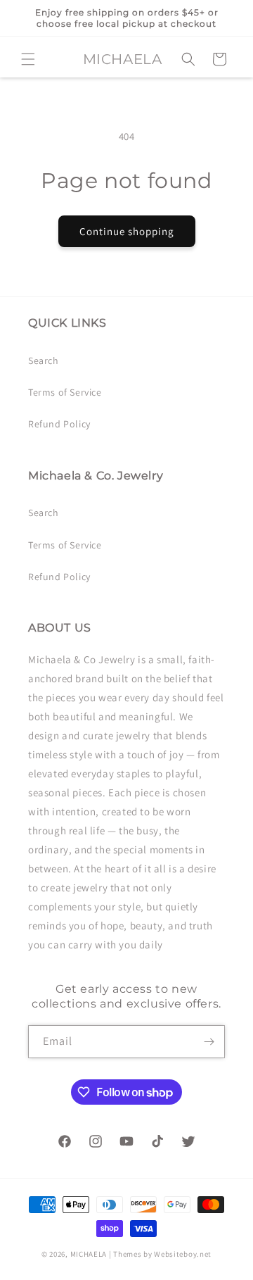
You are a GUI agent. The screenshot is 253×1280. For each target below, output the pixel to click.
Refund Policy (59, 424)
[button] (28, 59)
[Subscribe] (208, 1041)
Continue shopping (126, 231)
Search (43, 360)
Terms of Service (65, 392)
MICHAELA (89, 1254)
